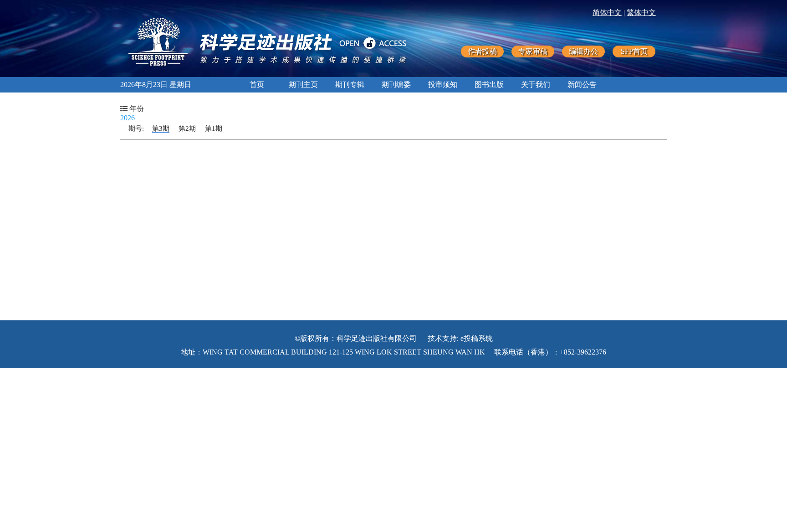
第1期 (213, 128)
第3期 (160, 128)
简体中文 (607, 12)
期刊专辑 (349, 84)
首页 (257, 84)
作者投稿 (482, 51)
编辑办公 (583, 51)
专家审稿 (532, 51)
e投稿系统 (476, 338)
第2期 (187, 128)
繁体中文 (641, 12)
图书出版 (489, 84)
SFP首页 (634, 51)
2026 (127, 118)
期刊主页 (303, 84)
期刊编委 (396, 84)
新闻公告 (582, 84)
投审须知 (442, 84)
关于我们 (535, 84)
